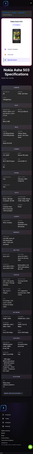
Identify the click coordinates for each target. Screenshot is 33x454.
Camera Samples (13, 49)
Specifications (12, 60)
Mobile (3, 433)
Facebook (8, 414)
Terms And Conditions (7, 440)
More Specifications (12, 393)
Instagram (8, 422)
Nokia (14, 13)
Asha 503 (21, 13)
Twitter (7, 418)
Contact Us (4, 442)
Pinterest (7, 426)
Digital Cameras (5, 430)
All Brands (6, 13)
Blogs (2, 435)
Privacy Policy (5, 438)
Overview (10, 54)
